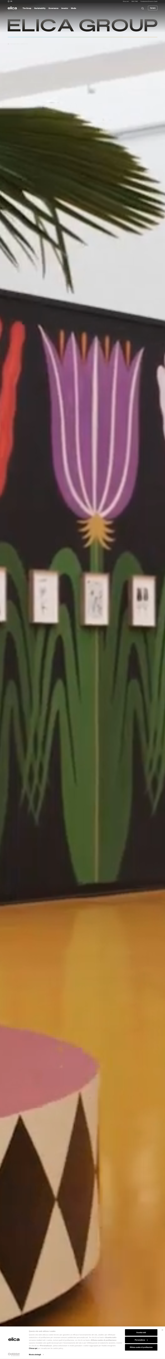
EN (11, 1)
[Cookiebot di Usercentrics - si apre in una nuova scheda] (14, 1354)
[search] (142, 8)
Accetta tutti (141, 1332)
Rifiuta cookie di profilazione (141, 1347)
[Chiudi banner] (162, 1330)
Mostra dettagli (35, 1354)
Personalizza (140, 1340)
